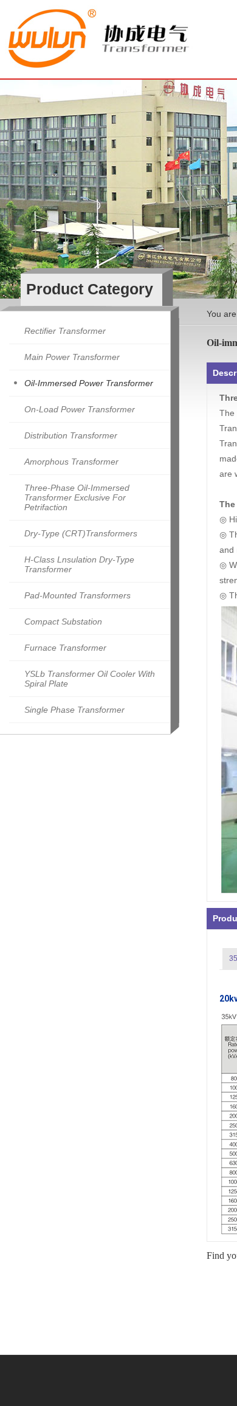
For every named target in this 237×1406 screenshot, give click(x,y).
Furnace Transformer (65, 648)
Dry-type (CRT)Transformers (80, 533)
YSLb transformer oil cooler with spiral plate (89, 678)
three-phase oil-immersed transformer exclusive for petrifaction (76, 497)
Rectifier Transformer (65, 331)
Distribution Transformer (70, 435)
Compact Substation (63, 621)
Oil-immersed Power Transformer (88, 383)
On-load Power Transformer (79, 409)
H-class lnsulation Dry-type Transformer (79, 564)
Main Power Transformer (72, 357)
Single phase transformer (74, 710)
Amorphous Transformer (71, 461)
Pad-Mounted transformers (77, 595)
